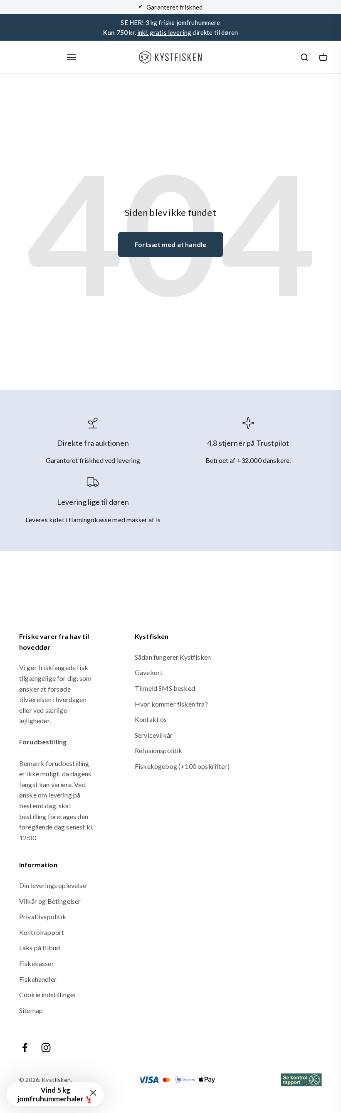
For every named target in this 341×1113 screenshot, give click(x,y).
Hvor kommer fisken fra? (171, 704)
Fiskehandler (38, 979)
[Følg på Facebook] (24, 1047)
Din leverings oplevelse (52, 885)
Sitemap (31, 1010)
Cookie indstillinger (47, 994)
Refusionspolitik (159, 750)
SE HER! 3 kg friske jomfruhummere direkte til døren (170, 27)
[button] (55, 1094)
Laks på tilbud (39, 948)
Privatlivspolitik (42, 916)
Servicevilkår (154, 735)
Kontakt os (151, 719)
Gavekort (149, 672)
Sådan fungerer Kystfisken (173, 657)
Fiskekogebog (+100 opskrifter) (182, 766)
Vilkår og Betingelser (50, 901)
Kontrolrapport (41, 932)
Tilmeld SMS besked (165, 688)
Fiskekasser (36, 963)
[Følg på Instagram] (46, 1047)
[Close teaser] (93, 1092)
